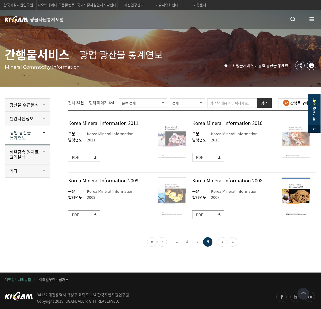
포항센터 (199, 5)
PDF (75, 157)
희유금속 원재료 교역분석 (24, 155)
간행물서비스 (243, 65)
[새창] (281, 297)
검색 (264, 103)
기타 (14, 171)
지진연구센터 (134, 5)
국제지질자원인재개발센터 (96, 5)
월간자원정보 (22, 118)
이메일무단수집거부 (54, 279)
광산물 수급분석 (24, 105)
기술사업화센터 (166, 5)
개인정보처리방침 (18, 279)
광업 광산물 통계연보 (275, 65)
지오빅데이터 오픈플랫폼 (56, 5)
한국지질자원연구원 (18, 5)
